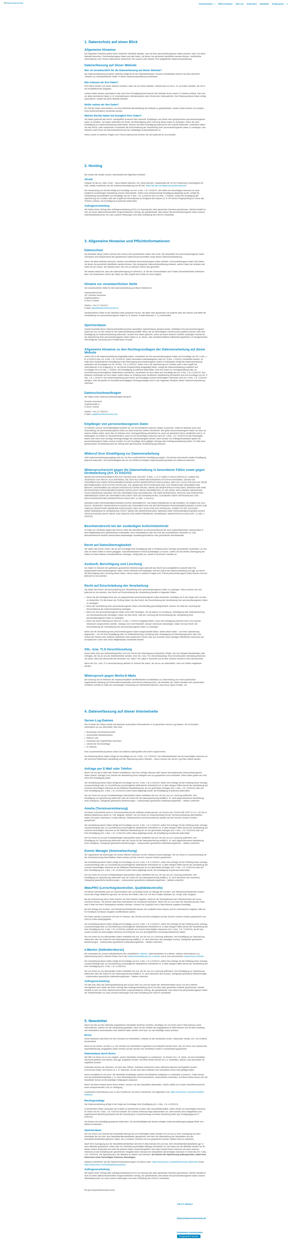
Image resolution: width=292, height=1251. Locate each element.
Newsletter (264, 4)
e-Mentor (143, 954)
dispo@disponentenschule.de (104, 308)
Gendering (162, 1242)
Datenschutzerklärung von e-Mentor (144, 956)
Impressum (129, 1242)
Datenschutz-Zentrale (194, 956)
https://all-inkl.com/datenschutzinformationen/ (166, 185)
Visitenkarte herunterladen (190, 1232)
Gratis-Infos (252, 4)
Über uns (240, 4)
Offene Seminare (225, 4)
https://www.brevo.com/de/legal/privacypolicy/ (105, 1164)
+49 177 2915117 (185, 1204)
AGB (153, 1242)
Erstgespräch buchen (188, 1236)
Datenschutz (143, 1242)
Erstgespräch (278, 4)
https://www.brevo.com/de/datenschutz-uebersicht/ (175, 1162)
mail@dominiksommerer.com (104, 414)
